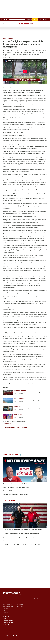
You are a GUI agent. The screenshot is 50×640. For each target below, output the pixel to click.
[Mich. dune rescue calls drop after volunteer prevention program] (8, 400)
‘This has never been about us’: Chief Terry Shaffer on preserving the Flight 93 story (23, 544)
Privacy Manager (35, 598)
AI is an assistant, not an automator (21, 416)
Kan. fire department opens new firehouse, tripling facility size (18, 541)
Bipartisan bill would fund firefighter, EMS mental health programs (29, 408)
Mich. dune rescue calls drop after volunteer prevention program (28, 400)
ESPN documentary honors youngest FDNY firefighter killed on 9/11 (20, 537)
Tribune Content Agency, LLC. (16, 425)
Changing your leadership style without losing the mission (16, 483)
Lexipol (11, 631)
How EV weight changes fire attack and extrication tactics (16, 487)
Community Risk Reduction (8, 38)
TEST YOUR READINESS (35, 28)
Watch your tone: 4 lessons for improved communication (15, 494)
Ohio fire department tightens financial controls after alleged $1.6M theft (30, 392)
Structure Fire (25, 427)
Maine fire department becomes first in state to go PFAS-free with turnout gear (22, 533)
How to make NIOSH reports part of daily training (14, 490)
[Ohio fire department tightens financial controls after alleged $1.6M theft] (8, 392)
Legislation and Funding (18, 406)
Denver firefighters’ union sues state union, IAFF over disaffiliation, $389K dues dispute (24, 529)
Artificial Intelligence (18, 414)
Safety (18, 427)
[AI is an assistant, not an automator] (8, 416)
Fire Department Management (20, 390)
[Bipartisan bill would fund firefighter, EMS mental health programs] (8, 408)
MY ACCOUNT (35, 19)
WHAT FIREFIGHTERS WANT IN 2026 (21, 28)
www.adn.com (8, 423)
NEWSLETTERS (29, 19)
